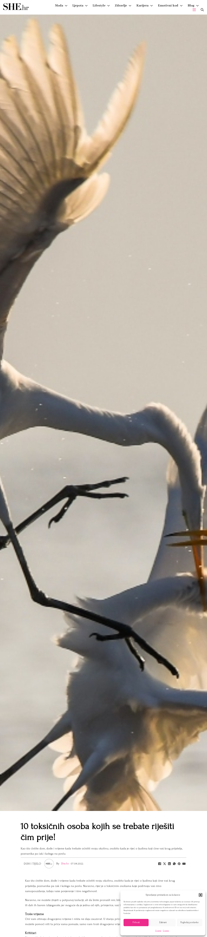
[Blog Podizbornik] (197, 5)
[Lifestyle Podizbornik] (108, 5)
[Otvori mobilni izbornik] (194, 9)
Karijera (142, 5)
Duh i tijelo (32, 863)
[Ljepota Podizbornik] (86, 5)
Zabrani (163, 922)
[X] (164, 863)
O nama (158, 931)
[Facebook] (159, 863)
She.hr (65, 863)
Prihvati (136, 922)
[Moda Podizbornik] (66, 5)
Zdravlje (121, 5)
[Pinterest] (179, 863)
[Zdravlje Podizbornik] (130, 5)
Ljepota (77, 5)
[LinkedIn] (169, 863)
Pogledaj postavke (189, 922)
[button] (200, 895)
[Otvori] (202, 9)
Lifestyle (99, 5)
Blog (191, 5)
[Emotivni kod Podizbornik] (181, 5)
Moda (59, 5)
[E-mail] (183, 863)
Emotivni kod (168, 5)
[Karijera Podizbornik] (151, 5)
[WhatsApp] (174, 863)
